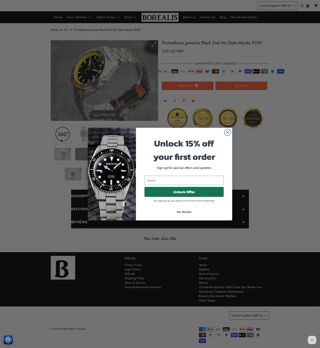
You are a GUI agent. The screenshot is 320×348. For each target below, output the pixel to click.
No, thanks (184, 212)
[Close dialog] (227, 132)
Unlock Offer (184, 192)
